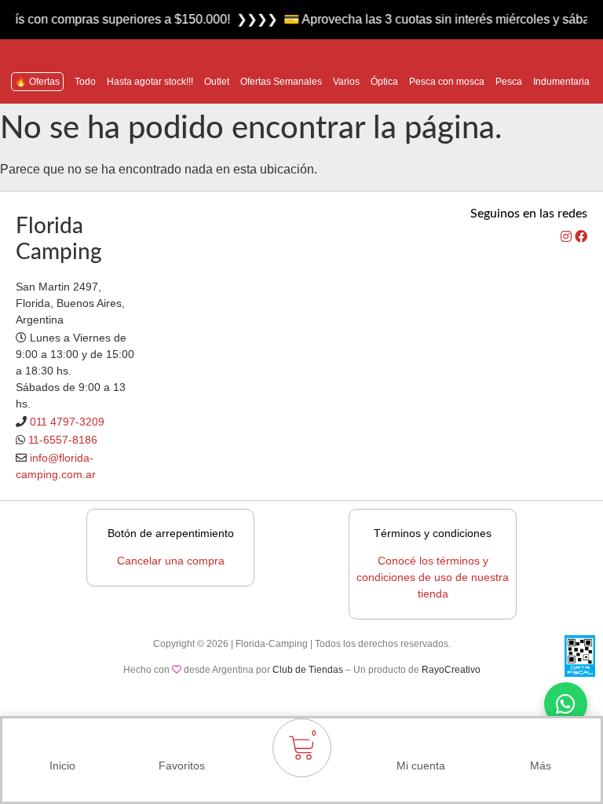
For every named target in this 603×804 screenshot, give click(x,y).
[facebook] (581, 236)
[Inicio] (62, 743)
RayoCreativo (451, 669)
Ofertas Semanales (281, 81)
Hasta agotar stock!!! (150, 81)
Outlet (216, 81)
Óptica (384, 81)
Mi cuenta (421, 765)
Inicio (62, 765)
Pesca (508, 81)
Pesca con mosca (446, 81)
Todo (85, 81)
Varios (346, 81)
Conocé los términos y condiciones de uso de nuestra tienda (432, 577)
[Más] (541, 743)
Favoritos (182, 765)
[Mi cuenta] (420, 743)
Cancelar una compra (171, 560)
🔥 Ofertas (37, 81)
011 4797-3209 (67, 421)
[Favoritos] (182, 743)
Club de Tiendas (307, 669)
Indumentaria (561, 81)
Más (540, 765)
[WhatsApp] (565, 703)
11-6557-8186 (62, 439)
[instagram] (568, 236)
